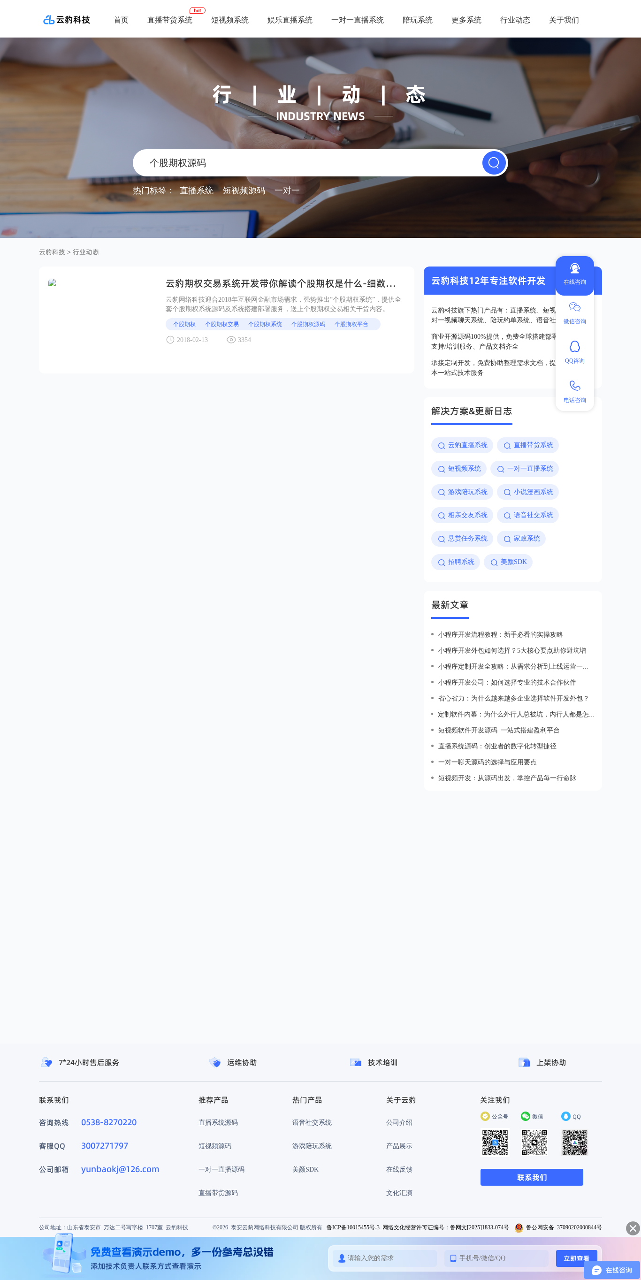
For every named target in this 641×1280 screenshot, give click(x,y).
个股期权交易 (222, 324)
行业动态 (515, 20)
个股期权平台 (351, 324)
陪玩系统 (418, 20)
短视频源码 (214, 1145)
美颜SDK (305, 1169)
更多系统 (466, 20)
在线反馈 (399, 1169)
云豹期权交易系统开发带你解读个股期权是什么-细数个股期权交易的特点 (318, 283)
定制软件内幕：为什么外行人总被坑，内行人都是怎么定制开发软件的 (516, 714)
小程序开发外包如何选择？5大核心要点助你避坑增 (512, 650)
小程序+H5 (432, 51)
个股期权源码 (308, 324)
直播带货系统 (169, 20)
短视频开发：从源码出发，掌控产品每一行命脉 (507, 778)
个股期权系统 (265, 324)
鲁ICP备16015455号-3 (353, 1227)
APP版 (397, 51)
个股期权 (184, 324)
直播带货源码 (218, 1192)
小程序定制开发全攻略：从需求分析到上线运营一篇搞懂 (516, 666)
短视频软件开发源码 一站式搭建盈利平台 (499, 730)
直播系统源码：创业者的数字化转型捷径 (497, 746)
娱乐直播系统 (290, 20)
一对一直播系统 (357, 20)
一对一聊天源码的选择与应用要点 (487, 762)
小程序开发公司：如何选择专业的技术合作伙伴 (507, 682)
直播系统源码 (218, 1122)
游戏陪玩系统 (312, 1145)
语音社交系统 (312, 1122)
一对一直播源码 (221, 1169)
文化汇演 (399, 1192)
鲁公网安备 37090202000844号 (564, 1227)
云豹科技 (52, 252)
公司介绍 (399, 1122)
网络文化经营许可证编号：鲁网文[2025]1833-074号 (445, 1227)
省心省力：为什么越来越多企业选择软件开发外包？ (513, 698)
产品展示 (399, 1145)
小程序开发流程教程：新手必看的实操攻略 (500, 634)
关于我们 (564, 20)
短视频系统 (230, 20)
